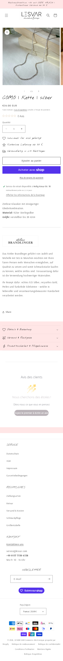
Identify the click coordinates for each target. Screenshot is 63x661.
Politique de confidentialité (49, 644)
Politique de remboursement (23, 644)
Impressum (11, 468)
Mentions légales (44, 649)
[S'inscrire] (48, 579)
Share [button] (8, 311)
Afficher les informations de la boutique (25, 194)
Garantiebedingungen (16, 475)
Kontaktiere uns (15, 544)
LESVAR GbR (20, 640)
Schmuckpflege (13, 517)
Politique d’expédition (33, 654)
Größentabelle (13, 525)
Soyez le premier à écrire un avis (31, 412)
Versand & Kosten (15, 510)
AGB (8, 460)
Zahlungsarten (13, 495)
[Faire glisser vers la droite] (38, 91)
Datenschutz (12, 453)
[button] (6, 15)
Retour (9, 503)
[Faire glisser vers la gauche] (24, 91)
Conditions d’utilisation (24, 649)
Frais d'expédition (20, 110)
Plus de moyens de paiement (31, 177)
